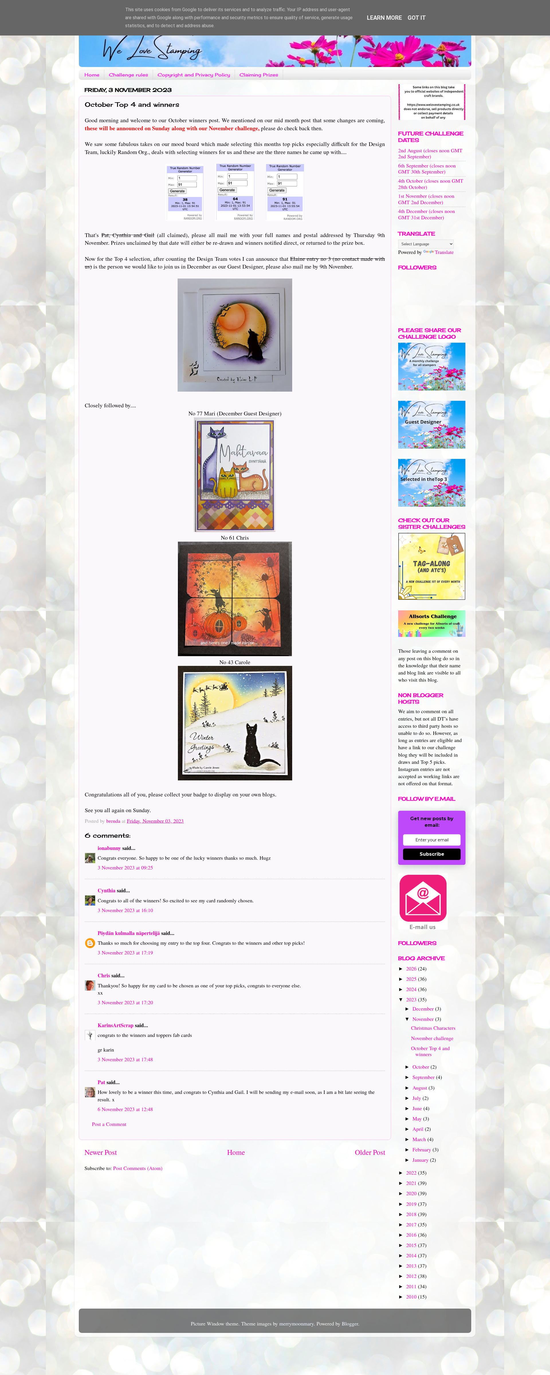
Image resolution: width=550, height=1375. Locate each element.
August (420, 1087)
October (421, 1066)
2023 (412, 999)
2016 (412, 1234)
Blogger (350, 1323)
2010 (412, 1296)
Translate (444, 251)
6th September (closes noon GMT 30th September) (427, 168)
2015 (412, 1245)
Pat (101, 1082)
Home (92, 75)
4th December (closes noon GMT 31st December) (426, 214)
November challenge (432, 1038)
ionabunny (109, 848)
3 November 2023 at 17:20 (125, 1002)
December (423, 1008)
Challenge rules (128, 75)
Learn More (384, 17)
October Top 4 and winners (430, 1051)
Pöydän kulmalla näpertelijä (129, 933)
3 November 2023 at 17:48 (125, 1059)
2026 (412, 968)
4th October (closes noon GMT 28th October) (430, 183)
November (423, 1018)
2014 (412, 1255)
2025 (412, 978)
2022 (412, 1172)
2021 (412, 1182)
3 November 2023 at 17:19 (125, 952)
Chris (104, 975)
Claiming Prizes (258, 75)
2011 (412, 1286)
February (422, 1149)
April (418, 1128)
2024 (412, 989)
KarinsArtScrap (115, 1025)
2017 (412, 1224)
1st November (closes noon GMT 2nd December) (426, 199)
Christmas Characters (433, 1027)
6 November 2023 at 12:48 (125, 1109)
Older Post (370, 1152)
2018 (412, 1214)
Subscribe (432, 854)
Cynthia (106, 890)
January (421, 1159)
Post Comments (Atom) (137, 1168)
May (417, 1118)
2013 (412, 1265)
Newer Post (101, 1152)
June (417, 1108)
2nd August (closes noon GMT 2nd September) (430, 153)
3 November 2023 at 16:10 (125, 910)
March (419, 1139)
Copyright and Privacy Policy (194, 75)
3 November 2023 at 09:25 (125, 867)
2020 (412, 1193)
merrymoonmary (296, 1323)
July (417, 1097)
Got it (417, 17)
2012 (412, 1276)
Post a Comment (109, 1123)
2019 (412, 1203)
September (424, 1077)
